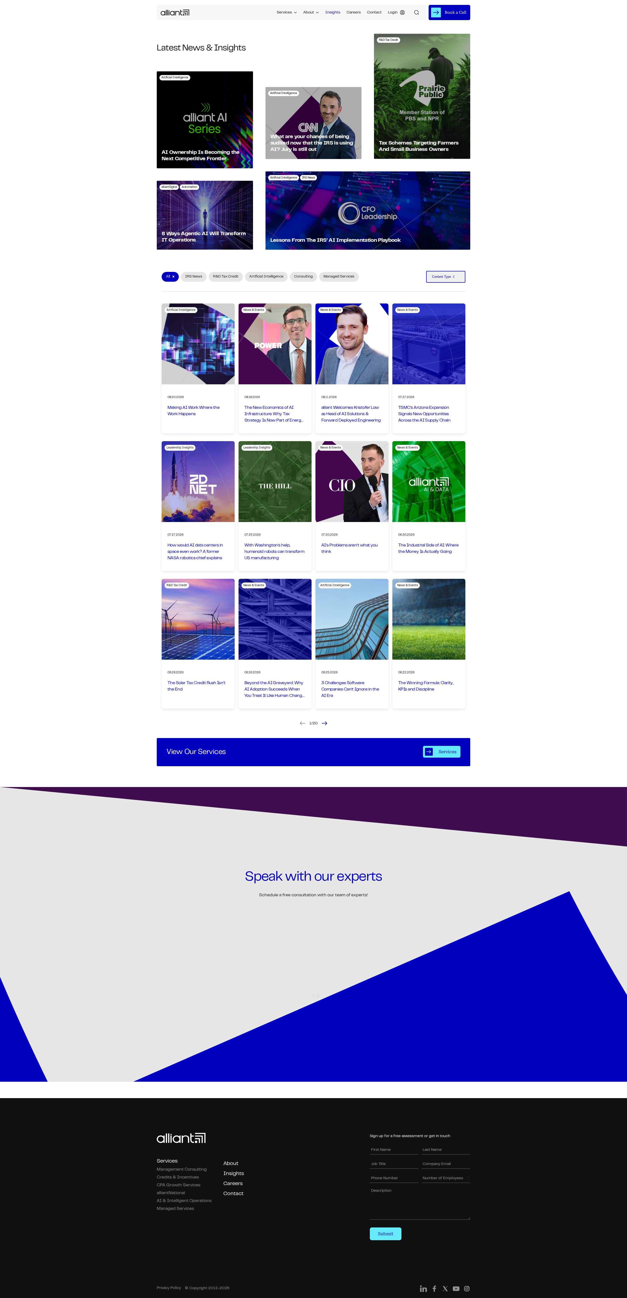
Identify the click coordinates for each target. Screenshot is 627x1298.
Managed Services (175, 1209)
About (308, 12)
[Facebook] (434, 1290)
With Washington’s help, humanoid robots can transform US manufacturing (274, 552)
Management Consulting (182, 1170)
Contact (374, 12)
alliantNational (171, 1193)
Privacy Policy (169, 1288)
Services (284, 12)
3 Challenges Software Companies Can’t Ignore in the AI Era (350, 689)
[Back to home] (175, 12)
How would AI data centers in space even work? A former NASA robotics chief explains (195, 552)
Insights (332, 12)
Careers (354, 12)
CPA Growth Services (178, 1185)
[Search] (417, 12)
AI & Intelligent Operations (184, 1201)
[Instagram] (466, 1290)
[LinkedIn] (423, 1290)
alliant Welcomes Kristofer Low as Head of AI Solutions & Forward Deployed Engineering (351, 414)
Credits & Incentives (178, 1177)
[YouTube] (456, 1290)
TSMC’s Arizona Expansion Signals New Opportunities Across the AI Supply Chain (424, 414)
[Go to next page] (324, 723)
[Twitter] (445, 1290)
